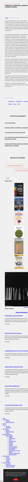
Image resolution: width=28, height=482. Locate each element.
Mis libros (8, 426)
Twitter (7, 457)
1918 (18, 104)
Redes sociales (6, 456)
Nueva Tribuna (12, 449)
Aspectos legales (7, 462)
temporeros (11, 101)
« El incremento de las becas (14, 165)
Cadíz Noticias (12, 438)
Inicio (4, 418)
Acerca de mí (6, 419)
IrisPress (11, 445)
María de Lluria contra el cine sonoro (13, 333)
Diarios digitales (9, 436)
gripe (14, 104)
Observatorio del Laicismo (14, 450)
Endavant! (11, 444)
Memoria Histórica (10, 431)
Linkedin (8, 461)
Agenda (4, 423)
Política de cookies (10, 466)
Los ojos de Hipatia (13, 446)
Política (6, 17)
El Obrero (11, 442)
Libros (4, 425)
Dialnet (10, 440)
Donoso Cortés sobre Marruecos (12, 386)
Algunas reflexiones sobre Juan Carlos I (14, 366)
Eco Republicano (12, 441)
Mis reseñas (8, 427)
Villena (10, 104)
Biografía (8, 421)
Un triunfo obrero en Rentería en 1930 (13, 405)
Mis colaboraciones (7, 434)
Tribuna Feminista (13, 454)
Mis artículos (6, 429)
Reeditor (11, 452)
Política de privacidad (10, 465)
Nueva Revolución (13, 448)
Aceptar (15, 479)
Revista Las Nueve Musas (14, 453)
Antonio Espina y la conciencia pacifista (14, 315)
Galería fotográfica (10, 422)
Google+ (8, 460)
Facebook (8, 458)
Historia (7, 430)
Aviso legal (8, 464)
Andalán (10, 437)
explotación (19, 101)
